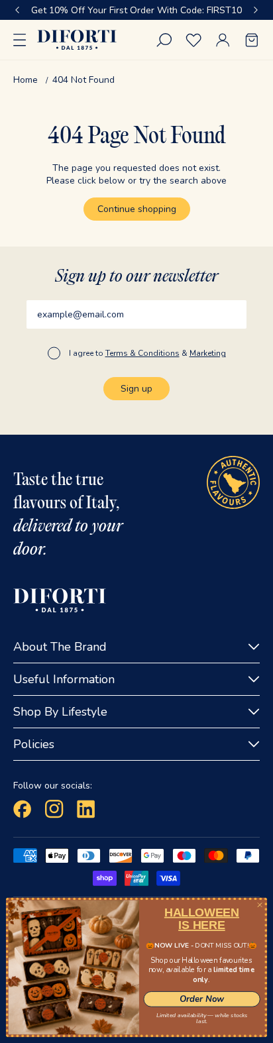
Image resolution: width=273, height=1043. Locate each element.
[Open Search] (164, 40)
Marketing (208, 353)
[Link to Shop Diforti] (77, 40)
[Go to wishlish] (193, 40)
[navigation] (136, 79)
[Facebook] (22, 809)
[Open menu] (20, 39)
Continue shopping (136, 209)
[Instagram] (54, 809)
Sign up (136, 388)
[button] (17, 10)
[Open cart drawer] (252, 40)
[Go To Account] (223, 40)
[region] (136, 10)
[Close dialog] (259, 905)
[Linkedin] (86, 809)
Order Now (202, 999)
